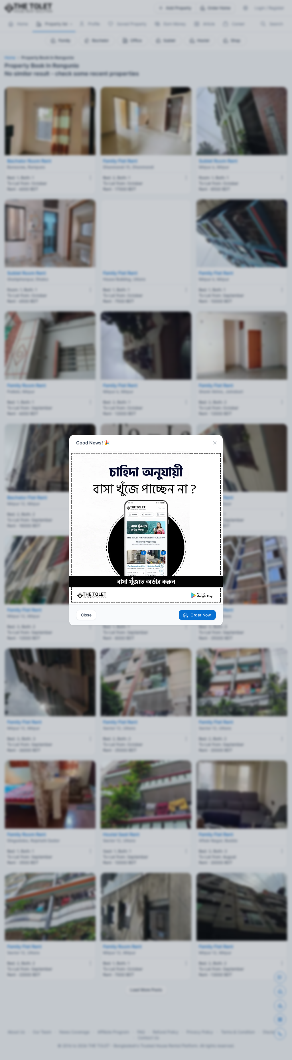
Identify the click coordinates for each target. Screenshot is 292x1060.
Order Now (200, 614)
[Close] (215, 443)
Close (86, 614)
